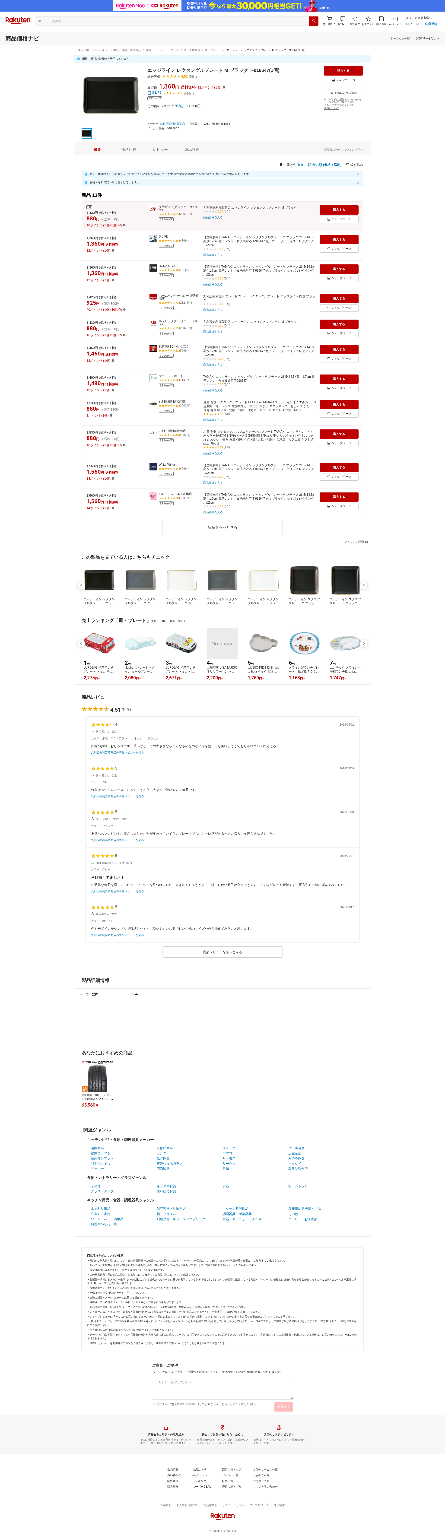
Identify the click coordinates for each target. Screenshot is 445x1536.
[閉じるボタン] (366, 59)
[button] (343, 21)
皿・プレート (213, 50)
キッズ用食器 (192, 50)
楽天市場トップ (87, 50)
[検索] (313, 21)
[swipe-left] (81, 586)
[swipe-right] (363, 586)
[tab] (97, 149)
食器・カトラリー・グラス (162, 50)
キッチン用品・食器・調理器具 (121, 50)
